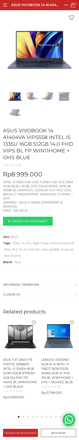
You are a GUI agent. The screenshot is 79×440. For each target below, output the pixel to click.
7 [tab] (46, 417)
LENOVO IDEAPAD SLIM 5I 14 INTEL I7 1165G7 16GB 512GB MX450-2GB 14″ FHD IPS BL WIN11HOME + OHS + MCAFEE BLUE (57, 371)
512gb (45, 243)
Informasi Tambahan (21, 285)
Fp (20, 249)
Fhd (14, 249)
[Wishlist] (71, 17)
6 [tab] (42, 417)
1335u (16, 243)
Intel (30, 249)
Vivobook (67, 249)
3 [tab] (28, 417)
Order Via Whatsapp (30, 221)
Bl (72, 243)
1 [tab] (18, 417)
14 (23, 243)
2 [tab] (23, 417)
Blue (7, 249)
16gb (36, 243)
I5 (24, 249)
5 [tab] (37, 417)
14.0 (28, 243)
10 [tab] (60, 417)
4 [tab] (32, 417)
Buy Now (58, 433)
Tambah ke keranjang (20, 433)
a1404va (56, 243)
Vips (45, 249)
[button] (73, 5)
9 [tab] (56, 417)
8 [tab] (51, 417)
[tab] (39, 283)
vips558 (54, 249)
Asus (66, 243)
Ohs (38, 249)
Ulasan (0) (11, 294)
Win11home (12, 256)
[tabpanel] (20, 364)
